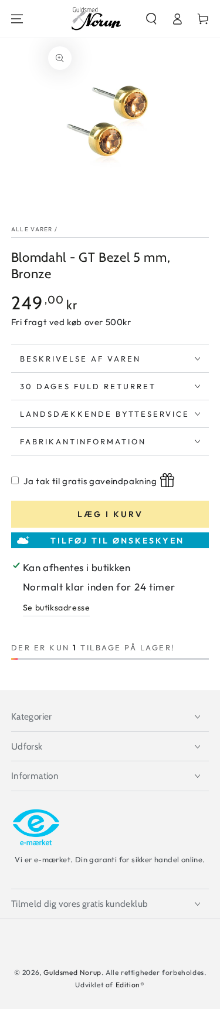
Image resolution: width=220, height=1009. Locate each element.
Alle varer (32, 229)
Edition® (130, 984)
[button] (151, 19)
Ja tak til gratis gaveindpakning (90, 481)
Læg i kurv (110, 514)
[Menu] (17, 19)
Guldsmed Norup (72, 972)
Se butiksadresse (56, 607)
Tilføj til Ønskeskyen (117, 540)
